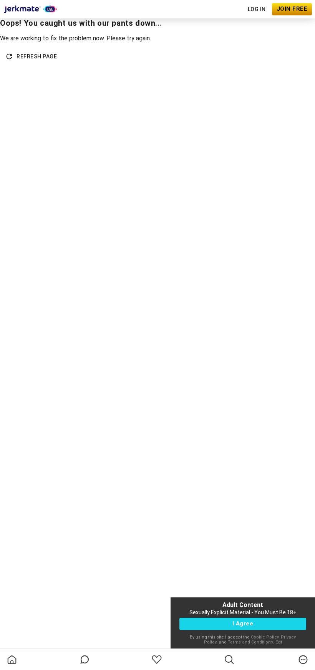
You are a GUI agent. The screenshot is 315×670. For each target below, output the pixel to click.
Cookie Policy (265, 637)
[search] (229, 659)
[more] (303, 659)
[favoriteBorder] (156, 659)
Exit (278, 642)
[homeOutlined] (11, 659)
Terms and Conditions (250, 642)
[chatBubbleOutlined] (84, 659)
